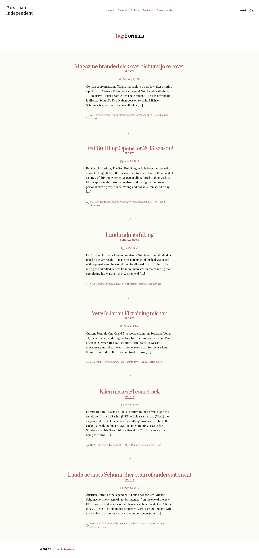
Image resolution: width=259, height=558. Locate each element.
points (130, 362)
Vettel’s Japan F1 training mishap (129, 313)
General (122, 10)
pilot (123, 362)
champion (95, 523)
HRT (121, 445)
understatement (98, 527)
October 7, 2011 (131, 326)
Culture (134, 10)
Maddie (122, 115)
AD (91, 115)
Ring (155, 201)
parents (131, 115)
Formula (98, 115)
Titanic (93, 118)
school (158, 283)
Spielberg (95, 205)
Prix (136, 362)
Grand (116, 362)
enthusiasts (121, 201)
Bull (92, 201)
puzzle (150, 115)
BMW (92, 445)
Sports (129, 71)
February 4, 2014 (132, 79)
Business (148, 10)
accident (94, 362)
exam (100, 283)
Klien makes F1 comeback (129, 391)
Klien (127, 445)
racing (151, 283)
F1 (101, 362)
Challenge (100, 201)
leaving (125, 283)
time (162, 523)
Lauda (115, 115)
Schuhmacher (162, 115)
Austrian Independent (63, 549)
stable (152, 445)
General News (129, 240)
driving (110, 201)
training (143, 362)
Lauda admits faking (129, 235)
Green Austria (164, 10)
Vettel (152, 362)
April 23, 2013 (131, 161)
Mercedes (131, 523)
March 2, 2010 (131, 487)
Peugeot (135, 445)
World (159, 362)
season (154, 523)
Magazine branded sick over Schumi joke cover (129, 66)
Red (140, 201)
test (158, 445)
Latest (110, 10)
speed (162, 201)
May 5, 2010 (131, 404)
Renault (147, 201)
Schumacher (143, 523)
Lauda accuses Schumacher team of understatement (129, 475)
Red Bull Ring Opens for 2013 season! (129, 148)
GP (116, 523)
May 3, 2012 (131, 248)
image (107, 115)
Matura (133, 283)
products (141, 115)
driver (93, 283)
